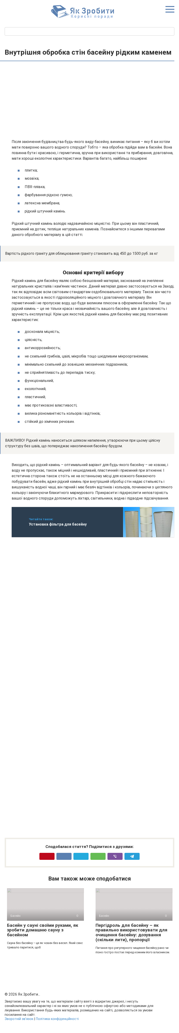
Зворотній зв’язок (19, 1019)
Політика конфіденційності (57, 1019)
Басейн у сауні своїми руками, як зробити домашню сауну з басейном (42, 930)
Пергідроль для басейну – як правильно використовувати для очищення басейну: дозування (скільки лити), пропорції (131, 933)
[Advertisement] (93, 100)
